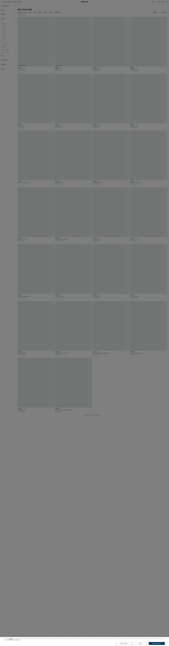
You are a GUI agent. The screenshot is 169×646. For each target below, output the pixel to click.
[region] (84, 641)
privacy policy (17, 639)
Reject (140, 643)
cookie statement (9, 639)
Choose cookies (123, 643)
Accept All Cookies (156, 643)
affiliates (11, 638)
